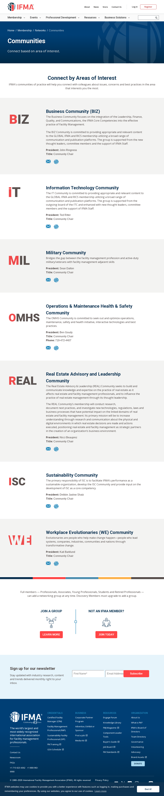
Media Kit (79, 740)
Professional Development (61, 17)
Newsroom (15, 757)
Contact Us (117, 7)
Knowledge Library (112, 722)
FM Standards (110, 752)
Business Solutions (115, 17)
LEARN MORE (51, 634)
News (96, 7)
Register (148, 6)
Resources (90, 17)
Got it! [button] (148, 789)
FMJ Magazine (109, 727)
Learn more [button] (101, 791)
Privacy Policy (102, 780)
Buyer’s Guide (110, 741)
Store (105, 7)
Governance (137, 741)
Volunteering (137, 746)
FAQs (12, 762)
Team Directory (138, 736)
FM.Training (52, 744)
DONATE (138, 764)
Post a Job (80, 735)
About (87, 7)
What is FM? (137, 722)
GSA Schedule (54, 749)
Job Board (108, 746)
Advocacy (135, 752)
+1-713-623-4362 (17, 767)
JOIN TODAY (106, 634)
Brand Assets (137, 757)
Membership (15, 17)
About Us (135, 717)
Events (34, 17)
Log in (135, 7)
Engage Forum (110, 717)
